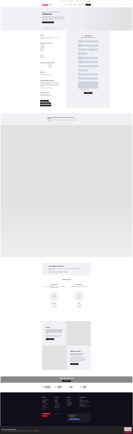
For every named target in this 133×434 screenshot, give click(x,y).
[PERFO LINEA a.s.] (47, 4)
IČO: (78, 68)
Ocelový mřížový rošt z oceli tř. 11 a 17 (45, 94)
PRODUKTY (70, 4)
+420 (45, 404)
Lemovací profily (69, 404)
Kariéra (80, 399)
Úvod (66, 4)
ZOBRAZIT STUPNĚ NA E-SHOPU (46, 105)
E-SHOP (88, 4)
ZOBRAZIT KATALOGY (44, 100)
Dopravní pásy (69, 405)
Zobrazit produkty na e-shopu (48, 22)
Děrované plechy (69, 399)
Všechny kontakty (46, 413)
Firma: (79, 64)
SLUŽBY (75, 4)
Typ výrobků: (88, 39)
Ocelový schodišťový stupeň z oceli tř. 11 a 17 (46, 95)
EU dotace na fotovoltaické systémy (84, 406)
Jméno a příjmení (88, 60)
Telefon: (88, 72)
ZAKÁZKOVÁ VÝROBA (81, 4)
